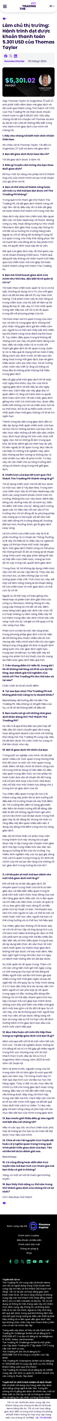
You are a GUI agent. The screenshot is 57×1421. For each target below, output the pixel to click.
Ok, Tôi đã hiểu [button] (43, 1417)
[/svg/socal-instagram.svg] (16, 1261)
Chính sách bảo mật (29, 1244)
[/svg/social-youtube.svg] (34, 1261)
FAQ (31, 1417)
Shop (29, 1253)
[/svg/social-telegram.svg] (47, 1261)
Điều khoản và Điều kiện (29, 1240)
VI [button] (51, 6)
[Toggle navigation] (5, 6)
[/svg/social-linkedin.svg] (28, 1261)
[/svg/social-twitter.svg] (22, 1261)
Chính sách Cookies (28, 1235)
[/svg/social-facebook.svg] (10, 1261)
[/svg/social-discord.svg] (41, 1261)
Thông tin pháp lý (29, 1248)
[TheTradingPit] (28, 6)
